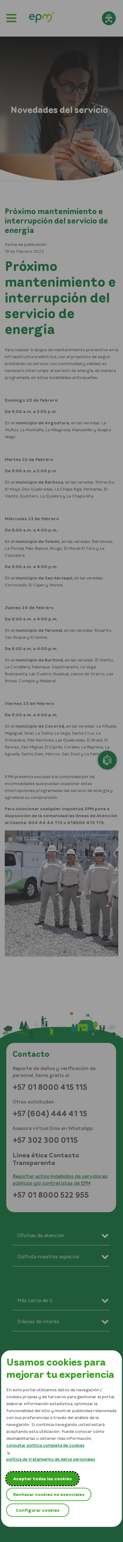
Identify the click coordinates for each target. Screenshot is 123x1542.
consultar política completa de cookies (45, 1445)
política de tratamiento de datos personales (50, 1459)
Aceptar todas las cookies (42, 1478)
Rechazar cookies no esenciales (49, 1494)
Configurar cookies (38, 1510)
